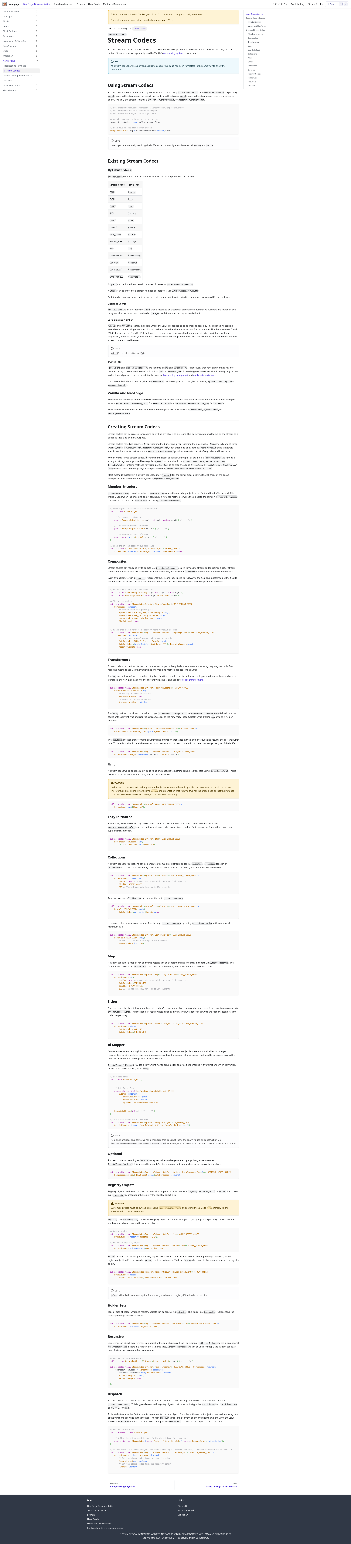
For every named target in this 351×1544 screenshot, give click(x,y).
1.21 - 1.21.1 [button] (279, 4)
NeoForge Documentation (36, 4)
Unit (249, 46)
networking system (173, 53)
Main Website (185, 1510)
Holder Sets (252, 78)
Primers (81, 4)
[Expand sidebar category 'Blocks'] (37, 21)
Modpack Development (115, 4)
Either (250, 62)
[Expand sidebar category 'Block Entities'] (37, 31)
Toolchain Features (63, 4)
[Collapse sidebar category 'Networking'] (37, 61)
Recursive (252, 82)
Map (250, 58)
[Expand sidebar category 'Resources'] (37, 36)
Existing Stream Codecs (255, 18)
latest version (158, 20)
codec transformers (192, 679)
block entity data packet (175, 375)
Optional (251, 70)
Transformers (253, 42)
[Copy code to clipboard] (235, 107)
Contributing (297, 4)
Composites (253, 38)
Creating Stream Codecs (255, 30)
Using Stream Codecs (254, 14)
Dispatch (251, 85)
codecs (159, 65)
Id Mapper (252, 65)
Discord (182, 1506)
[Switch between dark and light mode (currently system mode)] (321, 4)
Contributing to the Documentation (105, 1527)
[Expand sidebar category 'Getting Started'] (37, 11)
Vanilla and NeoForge (257, 26)
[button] (20, 16)
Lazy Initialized (254, 50)
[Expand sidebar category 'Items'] (37, 26)
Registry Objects (254, 74)
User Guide (94, 4)
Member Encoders (255, 34)
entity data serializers (204, 375)
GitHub (311, 4)
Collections (252, 54)
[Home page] (110, 28)
